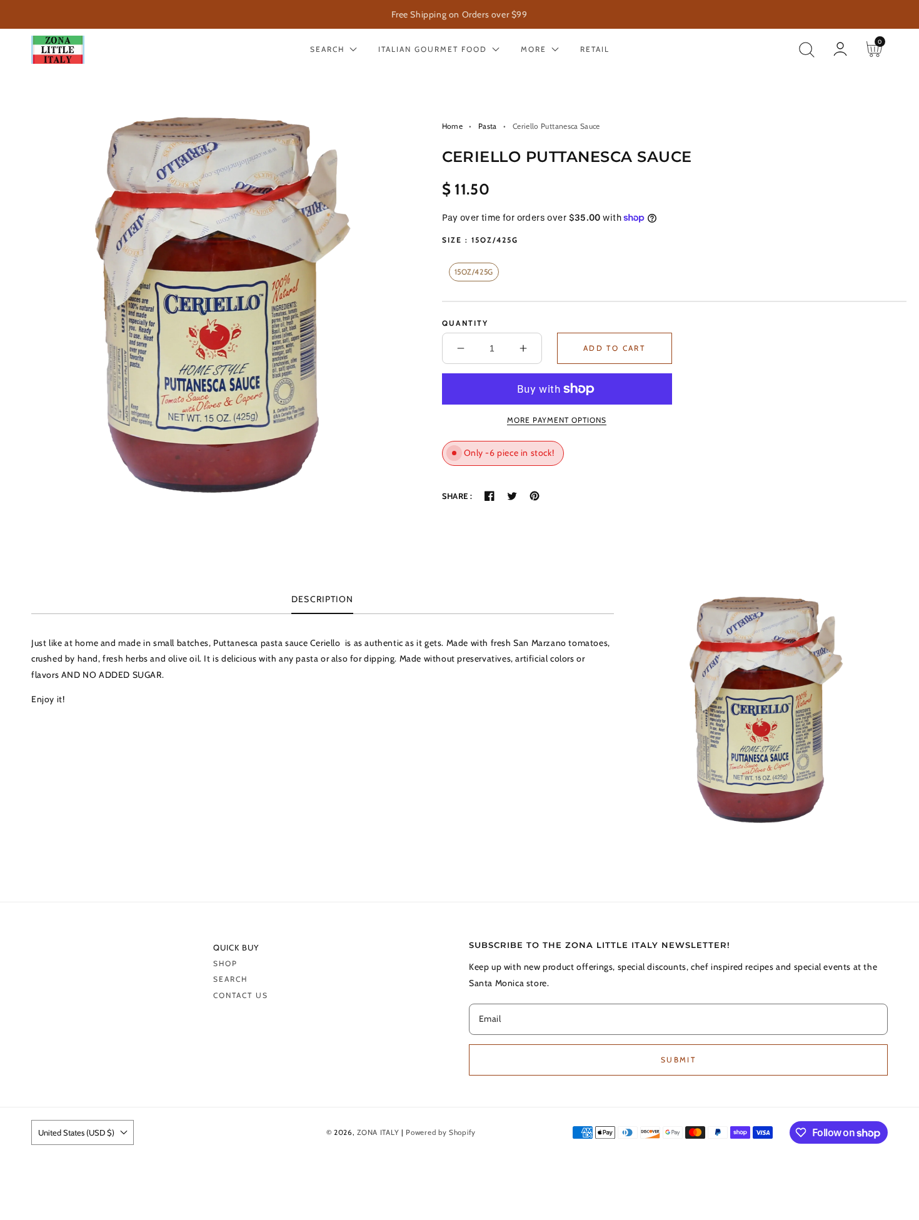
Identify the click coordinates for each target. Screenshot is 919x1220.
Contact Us (240, 995)
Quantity (465, 323)
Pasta (487, 126)
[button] (806, 49)
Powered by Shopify (441, 1132)
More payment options (556, 420)
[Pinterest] (535, 496)
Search (230, 979)
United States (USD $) (76, 1132)
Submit (678, 1059)
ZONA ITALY (378, 1132)
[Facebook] (490, 496)
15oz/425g (473, 271)
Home (452, 126)
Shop (225, 963)
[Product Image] (207, 305)
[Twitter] (512, 496)
